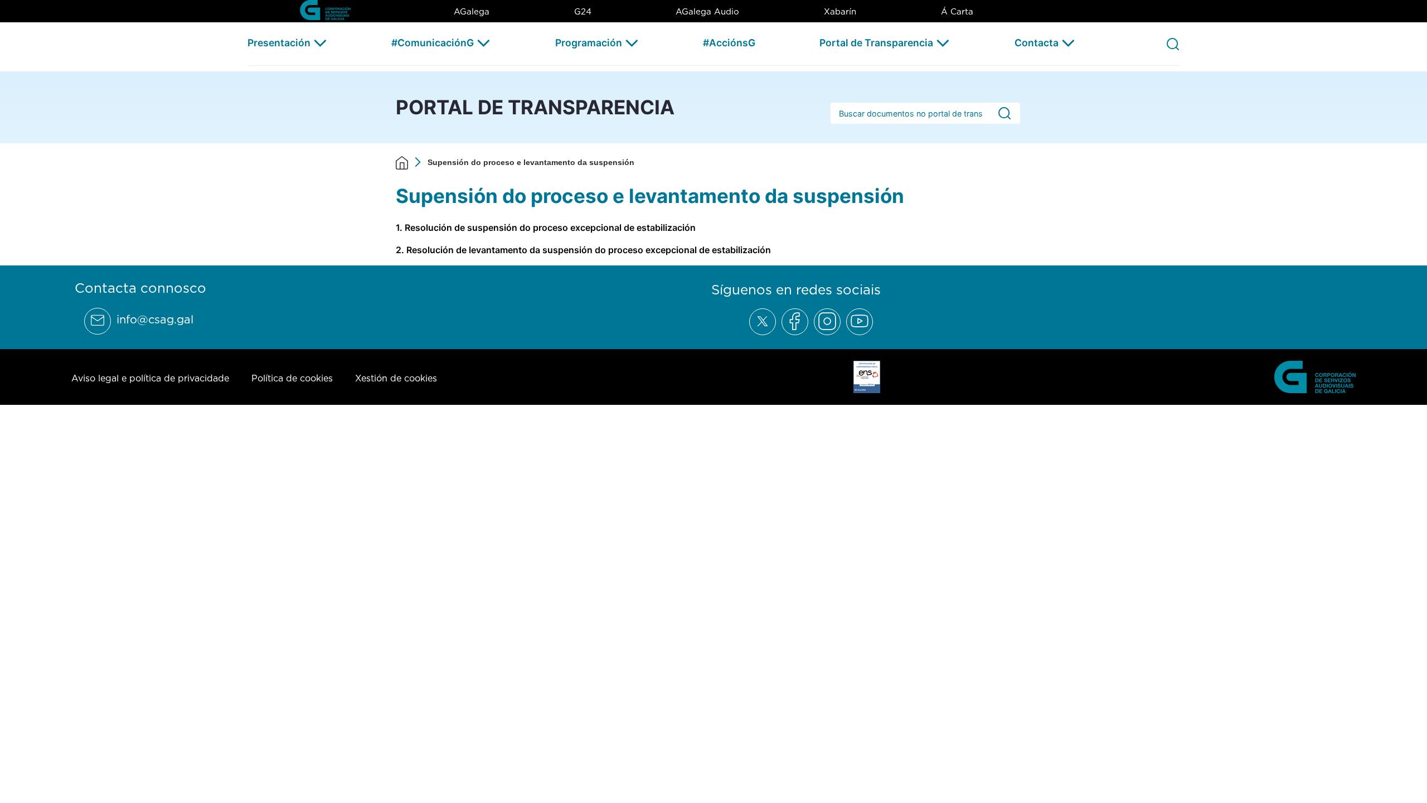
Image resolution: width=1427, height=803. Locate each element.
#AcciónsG (729, 43)
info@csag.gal (155, 319)
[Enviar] (1004, 113)
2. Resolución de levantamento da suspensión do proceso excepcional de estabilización (583, 249)
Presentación (278, 43)
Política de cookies (292, 378)
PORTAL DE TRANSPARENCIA (535, 107)
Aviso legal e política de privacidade (150, 378)
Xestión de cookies (396, 378)
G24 (582, 11)
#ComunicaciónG (432, 43)
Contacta (1037, 43)
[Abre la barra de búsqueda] (1173, 43)
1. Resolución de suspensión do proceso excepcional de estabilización (546, 227)
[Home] (402, 162)
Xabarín (840, 11)
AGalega (471, 11)
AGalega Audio (707, 11)
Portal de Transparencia (876, 43)
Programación (588, 43)
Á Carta (957, 11)
